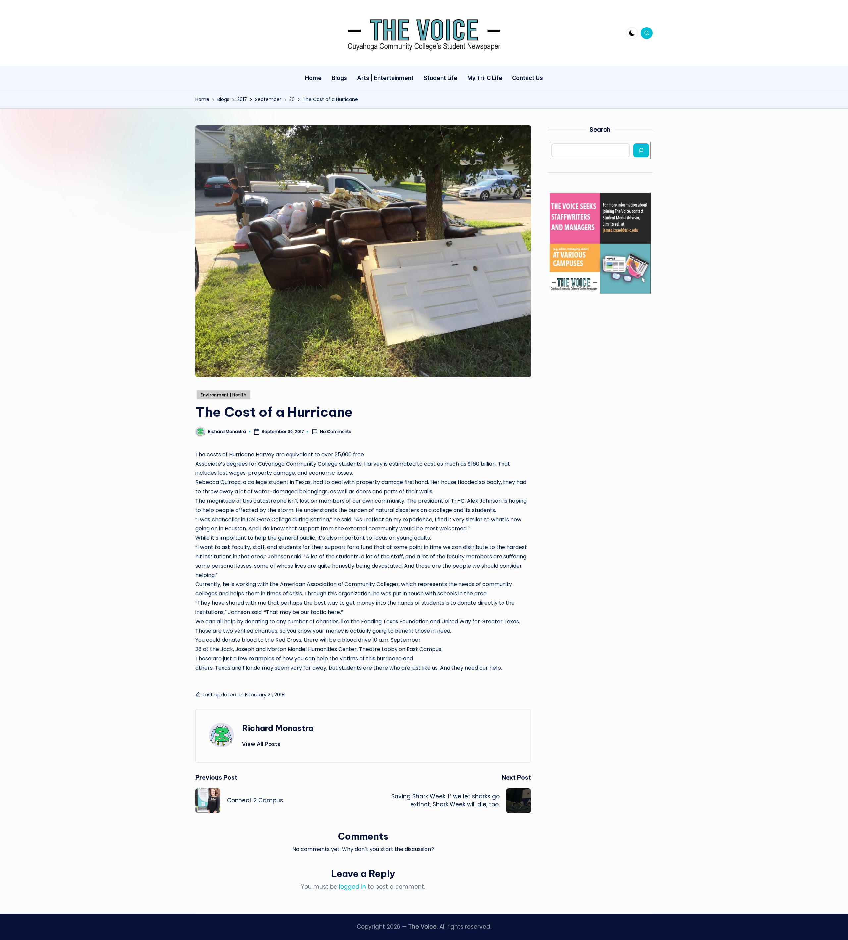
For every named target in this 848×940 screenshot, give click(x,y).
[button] (261, 744)
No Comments (335, 432)
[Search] (641, 150)
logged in (352, 887)
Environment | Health (223, 395)
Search (600, 129)
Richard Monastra (277, 728)
